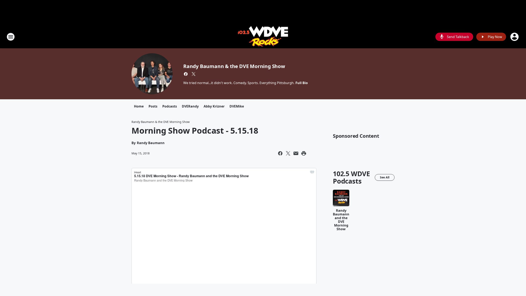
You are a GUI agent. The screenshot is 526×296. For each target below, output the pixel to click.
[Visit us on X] (193, 74)
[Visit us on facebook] (185, 74)
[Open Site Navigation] (11, 37)
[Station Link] (263, 36)
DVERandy (190, 106)
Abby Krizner (214, 106)
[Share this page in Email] (296, 153)
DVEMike (237, 106)
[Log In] (514, 37)
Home (139, 106)
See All (384, 177)
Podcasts (169, 106)
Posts (153, 106)
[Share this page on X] (288, 153)
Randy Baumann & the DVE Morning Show (234, 66)
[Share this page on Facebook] (280, 153)
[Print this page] (304, 153)
